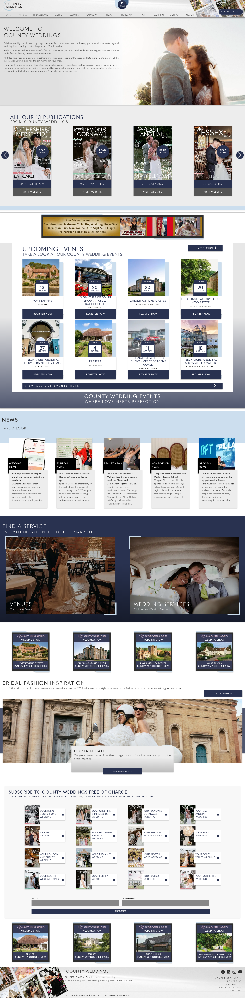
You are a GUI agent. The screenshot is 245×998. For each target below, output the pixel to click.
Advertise (159, 15)
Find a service (40, 15)
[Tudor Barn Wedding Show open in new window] (153, 942)
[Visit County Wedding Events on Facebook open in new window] (222, 973)
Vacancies (234, 984)
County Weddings (87, 972)
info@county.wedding (104, 977)
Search (190, 15)
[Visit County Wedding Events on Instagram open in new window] (233, 973)
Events (58, 15)
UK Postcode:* (128, 899)
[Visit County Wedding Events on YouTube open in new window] (239, 973)
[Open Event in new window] (43, 277)
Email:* (35, 899)
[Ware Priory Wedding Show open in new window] (214, 651)
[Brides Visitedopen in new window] (122, 226)
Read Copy (91, 15)
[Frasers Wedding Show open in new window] (30, 942)
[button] (5, 155)
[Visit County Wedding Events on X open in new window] (228, 973)
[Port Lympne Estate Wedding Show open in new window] (30, 651)
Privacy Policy (230, 988)
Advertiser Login (228, 978)
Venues (23, 15)
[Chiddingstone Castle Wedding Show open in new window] (91, 651)
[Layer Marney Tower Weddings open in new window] (153, 651)
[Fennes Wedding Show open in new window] (91, 942)
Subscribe (74, 15)
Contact (175, 15)
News (109, 15)
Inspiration (126, 15)
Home (8, 15)
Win (144, 15)
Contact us (233, 991)
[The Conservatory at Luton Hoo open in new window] (214, 942)
